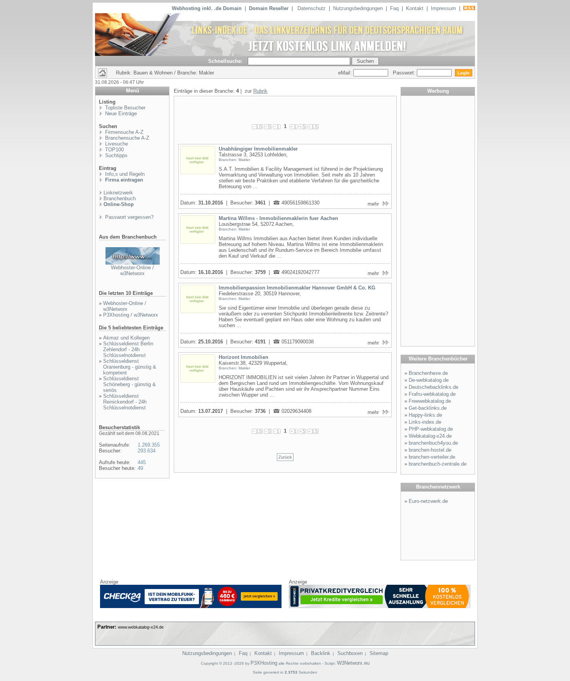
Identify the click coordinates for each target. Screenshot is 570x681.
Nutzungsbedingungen (358, 8)
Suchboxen (350, 653)
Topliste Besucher (124, 108)
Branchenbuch (120, 198)
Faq (394, 8)
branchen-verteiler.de (432, 457)
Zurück (285, 457)
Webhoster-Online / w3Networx (132, 270)
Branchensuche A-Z (126, 138)
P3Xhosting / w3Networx (130, 315)
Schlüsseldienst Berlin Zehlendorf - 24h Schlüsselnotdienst (128, 349)
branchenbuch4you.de (433, 443)
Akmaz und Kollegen (126, 338)
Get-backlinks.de (428, 408)
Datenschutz (311, 8)
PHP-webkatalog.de (431, 429)
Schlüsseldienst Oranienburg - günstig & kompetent (129, 367)
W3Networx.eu (353, 663)
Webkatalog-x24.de (430, 436)
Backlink (320, 653)
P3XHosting (263, 663)
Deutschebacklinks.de (433, 387)
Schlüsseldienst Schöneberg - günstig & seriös (129, 384)
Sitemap (379, 653)
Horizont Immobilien (243, 357)
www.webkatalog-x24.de (141, 627)
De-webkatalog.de (429, 380)
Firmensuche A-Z (123, 132)
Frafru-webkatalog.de (432, 394)
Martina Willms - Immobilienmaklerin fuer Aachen (278, 218)
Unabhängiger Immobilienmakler (258, 149)
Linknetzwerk (118, 193)
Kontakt (414, 8)
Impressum (443, 8)
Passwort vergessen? (129, 217)
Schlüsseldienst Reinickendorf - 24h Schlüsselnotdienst (125, 402)
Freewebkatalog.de (430, 401)
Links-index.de (425, 422)
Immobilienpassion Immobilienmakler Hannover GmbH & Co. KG (297, 288)
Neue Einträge (120, 113)
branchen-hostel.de (430, 450)
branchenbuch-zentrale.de (437, 464)
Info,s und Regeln (124, 174)
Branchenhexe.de (428, 373)
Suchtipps (116, 155)
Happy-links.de (425, 415)
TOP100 (114, 149)
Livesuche (116, 144)
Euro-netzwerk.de (428, 501)
